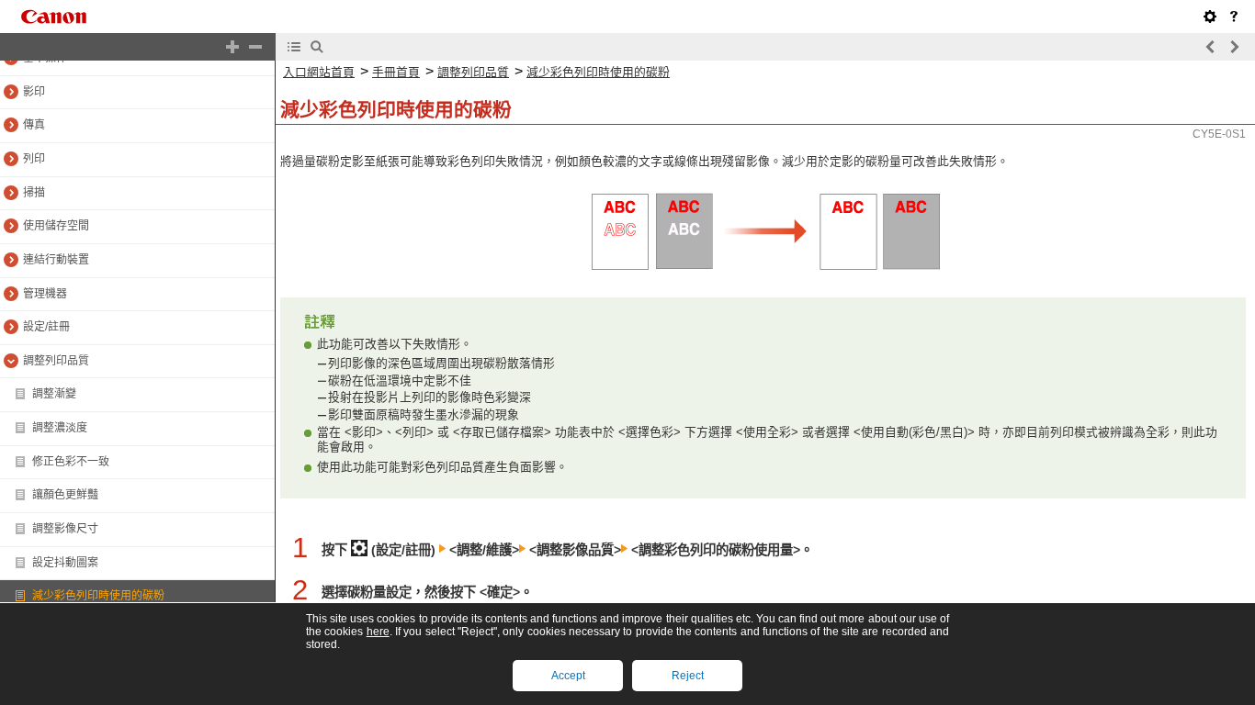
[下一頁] (1234, 47)
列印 (34, 158)
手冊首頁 (396, 72)
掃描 (34, 192)
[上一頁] (1211, 47)
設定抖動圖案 (65, 562)
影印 (34, 91)
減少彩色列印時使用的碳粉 (98, 595)
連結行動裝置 (56, 259)
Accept (568, 675)
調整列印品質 (56, 360)
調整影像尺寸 (65, 528)
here (378, 631)
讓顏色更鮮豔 (65, 494)
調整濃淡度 (59, 427)
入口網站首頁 (319, 72)
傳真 (34, 124)
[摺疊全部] (255, 47)
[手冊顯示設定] (1210, 16)
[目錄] (294, 47)
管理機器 (45, 293)
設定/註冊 (46, 326)
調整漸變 (54, 393)
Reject (688, 675)
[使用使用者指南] (1234, 16)
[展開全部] (232, 47)
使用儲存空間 (56, 225)
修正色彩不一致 (70, 461)
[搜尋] (317, 47)
